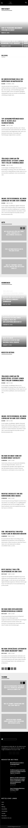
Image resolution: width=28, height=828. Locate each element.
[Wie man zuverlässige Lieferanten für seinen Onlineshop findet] (14, 637)
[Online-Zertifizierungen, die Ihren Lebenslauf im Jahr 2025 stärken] (14, 187)
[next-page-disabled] (24, 228)
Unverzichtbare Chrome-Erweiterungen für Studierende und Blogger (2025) (14, 721)
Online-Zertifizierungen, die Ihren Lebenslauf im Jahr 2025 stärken (13, 199)
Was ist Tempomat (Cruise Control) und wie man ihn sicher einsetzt (14, 266)
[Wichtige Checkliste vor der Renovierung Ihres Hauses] (14, 482)
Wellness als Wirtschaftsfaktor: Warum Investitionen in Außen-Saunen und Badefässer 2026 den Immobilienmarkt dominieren (18, 780)
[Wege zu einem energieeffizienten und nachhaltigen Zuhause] (14, 337)
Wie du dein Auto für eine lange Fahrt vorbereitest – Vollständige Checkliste (14, 233)
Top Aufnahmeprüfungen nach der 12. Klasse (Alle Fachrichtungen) (12, 121)
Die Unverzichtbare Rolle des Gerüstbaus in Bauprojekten (12, 80)
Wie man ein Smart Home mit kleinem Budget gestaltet (11, 457)
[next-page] (15, 668)
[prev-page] (21, 228)
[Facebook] (10, 752)
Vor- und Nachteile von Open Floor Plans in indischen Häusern (13, 532)
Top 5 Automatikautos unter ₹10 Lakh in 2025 (14, 250)
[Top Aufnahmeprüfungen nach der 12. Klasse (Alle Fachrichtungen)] (14, 107)
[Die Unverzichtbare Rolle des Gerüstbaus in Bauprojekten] (14, 67)
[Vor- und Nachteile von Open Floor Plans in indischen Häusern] (14, 520)
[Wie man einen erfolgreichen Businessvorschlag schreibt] (14, 597)
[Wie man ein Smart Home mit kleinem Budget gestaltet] (14, 444)
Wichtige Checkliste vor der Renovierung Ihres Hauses (11, 495)
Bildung (4, 55)
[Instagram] (14, 752)
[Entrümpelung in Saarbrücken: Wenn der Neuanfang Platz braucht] (11, 41)
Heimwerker (4, 460)
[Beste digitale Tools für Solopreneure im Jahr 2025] (14, 558)
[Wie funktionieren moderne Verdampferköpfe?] (5, 764)
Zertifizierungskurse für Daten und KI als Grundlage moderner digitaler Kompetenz (14, 687)
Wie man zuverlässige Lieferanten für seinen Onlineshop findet (13, 650)
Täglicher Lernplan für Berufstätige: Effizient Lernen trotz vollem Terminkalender (12, 160)
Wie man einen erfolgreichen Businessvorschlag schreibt (12, 610)
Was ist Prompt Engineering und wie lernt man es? (14, 704)
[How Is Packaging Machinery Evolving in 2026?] (14, 23)
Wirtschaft (4, 574)
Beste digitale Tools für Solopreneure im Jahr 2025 (11, 570)
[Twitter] (17, 752)
